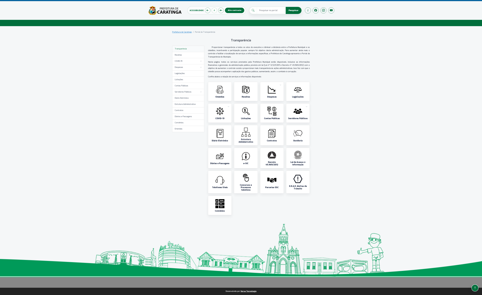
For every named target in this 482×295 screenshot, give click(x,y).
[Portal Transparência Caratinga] (165, 10)
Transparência (181, 48)
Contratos (179, 110)
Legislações (180, 73)
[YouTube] (331, 10)
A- (207, 10)
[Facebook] (316, 10)
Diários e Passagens (183, 116)
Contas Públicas (181, 85)
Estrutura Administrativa (185, 104)
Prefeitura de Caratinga (182, 32)
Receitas (178, 55)
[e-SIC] (308, 10)
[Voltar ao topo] (474, 287)
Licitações (179, 79)
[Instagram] (323, 10)
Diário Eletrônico (182, 98)
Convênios (179, 122)
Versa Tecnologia (248, 291)
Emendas (178, 129)
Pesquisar (293, 10)
